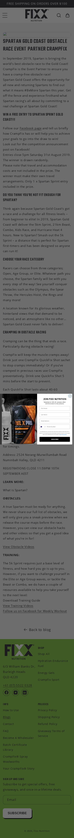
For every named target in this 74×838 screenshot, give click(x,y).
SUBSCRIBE (54, 439)
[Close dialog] (69, 395)
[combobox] (42, 426)
